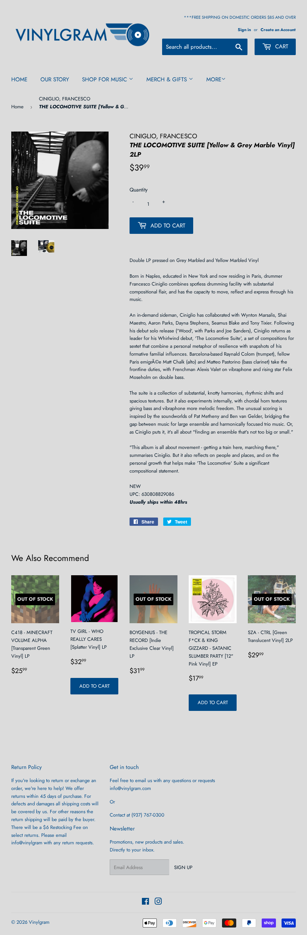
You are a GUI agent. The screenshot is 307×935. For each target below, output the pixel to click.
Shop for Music (105, 79)
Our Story (54, 79)
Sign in (244, 30)
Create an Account (278, 30)
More (213, 79)
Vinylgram (39, 922)
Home (19, 79)
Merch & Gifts (167, 79)
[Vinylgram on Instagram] (158, 902)
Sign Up (183, 867)
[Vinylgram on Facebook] (145, 902)
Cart (280, 46)
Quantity (139, 189)
